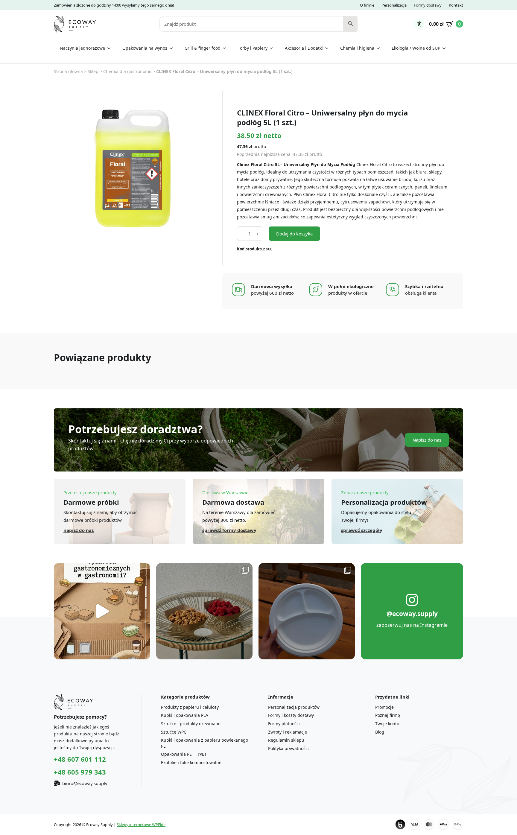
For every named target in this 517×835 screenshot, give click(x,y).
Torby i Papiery (252, 48)
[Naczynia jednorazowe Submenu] (110, 48)
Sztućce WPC (173, 732)
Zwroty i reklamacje (287, 732)
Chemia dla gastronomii (127, 71)
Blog (379, 732)
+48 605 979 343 (80, 771)
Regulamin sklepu (286, 740)
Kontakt (456, 5)
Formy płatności (284, 723)
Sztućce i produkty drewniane (191, 723)
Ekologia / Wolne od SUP (416, 48)
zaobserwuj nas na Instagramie (412, 625)
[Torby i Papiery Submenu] (273, 48)
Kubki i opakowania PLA (184, 715)
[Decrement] (241, 234)
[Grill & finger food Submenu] (226, 48)
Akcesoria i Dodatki (304, 48)
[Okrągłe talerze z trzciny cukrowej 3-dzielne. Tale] (306, 611)
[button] (350, 24)
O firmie (367, 5)
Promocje (384, 707)
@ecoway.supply (412, 613)
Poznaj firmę (387, 715)
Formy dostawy (428, 5)
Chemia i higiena (357, 48)
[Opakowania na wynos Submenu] (173, 48)
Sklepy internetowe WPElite (141, 824)
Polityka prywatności (288, 748)
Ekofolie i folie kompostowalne (191, 762)
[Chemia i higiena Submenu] (380, 48)
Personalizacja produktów (294, 707)
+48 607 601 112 (80, 759)
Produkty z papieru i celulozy (190, 707)
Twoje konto (387, 723)
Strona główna (68, 71)
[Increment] (257, 234)
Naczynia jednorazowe (82, 48)
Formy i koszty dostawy (291, 715)
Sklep (93, 71)
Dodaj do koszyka (294, 234)
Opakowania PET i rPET (184, 754)
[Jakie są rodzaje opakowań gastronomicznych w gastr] (102, 611)
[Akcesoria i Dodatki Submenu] (328, 48)
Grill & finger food (203, 48)
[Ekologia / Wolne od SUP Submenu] (445, 48)
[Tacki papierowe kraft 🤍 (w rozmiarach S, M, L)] (204, 611)
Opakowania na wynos (144, 48)
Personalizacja (394, 5)
